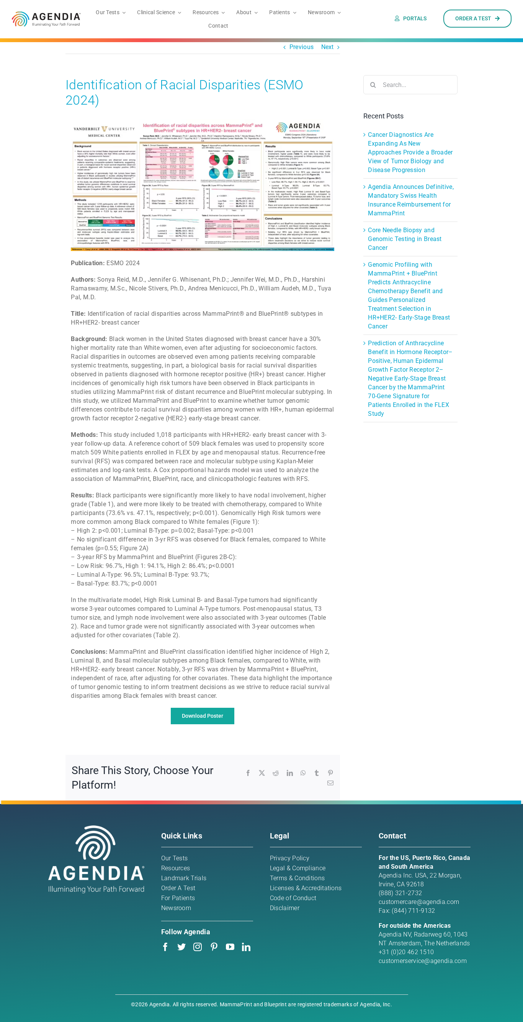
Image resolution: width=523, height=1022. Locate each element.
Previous (301, 47)
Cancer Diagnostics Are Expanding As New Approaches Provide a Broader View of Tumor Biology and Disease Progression (410, 152)
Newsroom (176, 908)
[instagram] (197, 947)
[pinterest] (214, 947)
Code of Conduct (293, 898)
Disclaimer (284, 908)
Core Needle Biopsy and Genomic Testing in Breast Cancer (405, 238)
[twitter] (181, 947)
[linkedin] (246, 947)
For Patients (178, 898)
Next (327, 47)
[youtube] (230, 947)
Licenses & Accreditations (306, 888)
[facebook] (165, 947)
